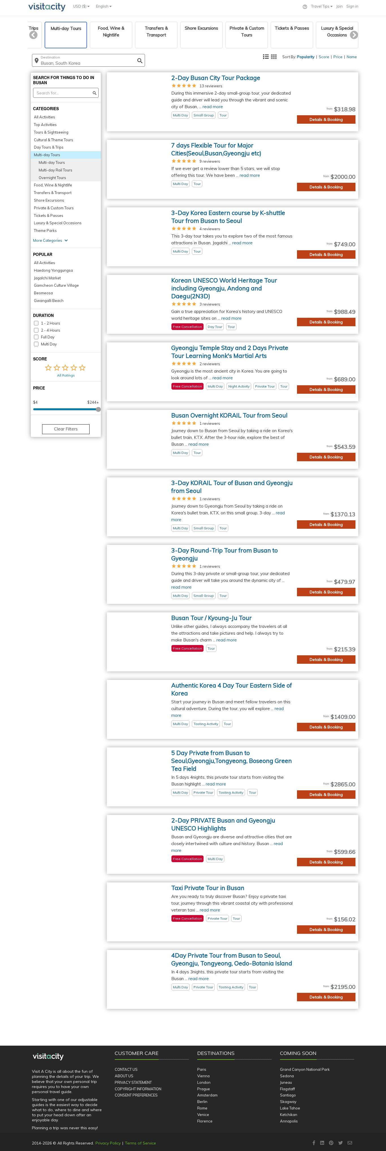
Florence (204, 1121)
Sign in (352, 6)
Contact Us (126, 1069)
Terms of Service (140, 1143)
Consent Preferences (136, 1095)
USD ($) (80, 6)
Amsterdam (207, 1095)
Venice (203, 1114)
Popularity (306, 57)
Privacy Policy (108, 1143)
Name (352, 57)
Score (324, 57)
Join (339, 6)
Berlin (202, 1101)
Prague (203, 1089)
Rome (202, 1108)
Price (337, 57)
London (204, 1082)
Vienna (203, 1076)
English (102, 6)
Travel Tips (320, 6)
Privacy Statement (133, 1082)
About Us (124, 1076)
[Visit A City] (48, 1057)
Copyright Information (138, 1089)
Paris (201, 1069)
